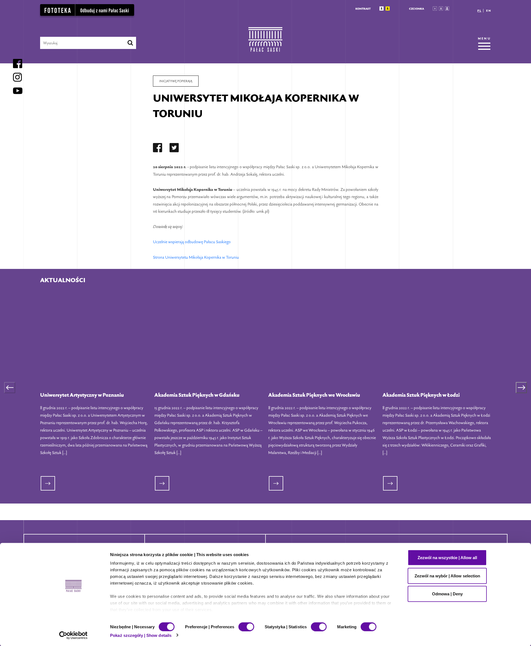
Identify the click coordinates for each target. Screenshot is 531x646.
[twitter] (174, 148)
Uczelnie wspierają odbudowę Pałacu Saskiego (192, 241)
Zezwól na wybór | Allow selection (447, 575)
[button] (381, 8)
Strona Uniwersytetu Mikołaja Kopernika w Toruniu (196, 257)
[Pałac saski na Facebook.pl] (157, 148)
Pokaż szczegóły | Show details (140, 635)
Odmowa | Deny (447, 593)
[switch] (246, 626)
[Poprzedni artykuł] (9, 387)
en (488, 10)
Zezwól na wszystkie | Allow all (447, 557)
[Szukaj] (130, 43)
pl (479, 10)
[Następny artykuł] (521, 387)
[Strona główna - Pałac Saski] (265, 42)
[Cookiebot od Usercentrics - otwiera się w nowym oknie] (73, 635)
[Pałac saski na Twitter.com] (174, 148)
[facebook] (157, 148)
